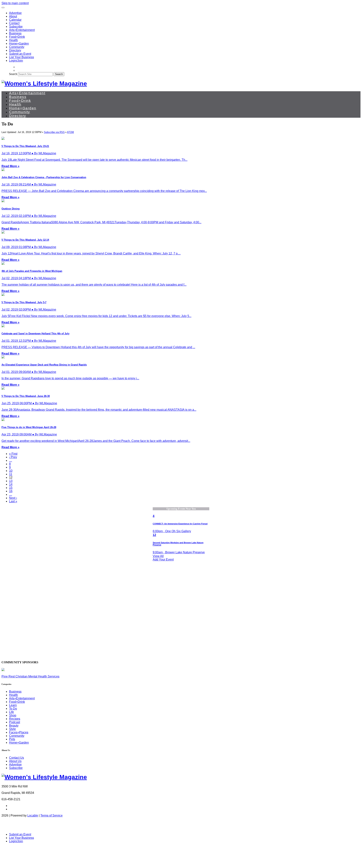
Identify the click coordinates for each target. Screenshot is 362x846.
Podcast (14, 722)
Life (11, 712)
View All (158, 556)
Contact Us (16, 757)
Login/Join (16, 60)
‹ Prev (13, 457)
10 (10, 470)
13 (10, 481)
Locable (32, 815)
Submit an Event (20, 53)
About (13, 16)
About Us (15, 761)
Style (12, 729)
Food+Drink (17, 36)
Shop (12, 715)
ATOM (70, 132)
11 (10, 474)
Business (15, 33)
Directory (15, 50)
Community (16, 47)
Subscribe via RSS (54, 132)
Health (13, 40)
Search (13, 74)
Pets (12, 739)
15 (10, 487)
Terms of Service (51, 815)
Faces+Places (18, 732)
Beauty (13, 725)
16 (10, 491)
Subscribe (16, 26)
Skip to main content (15, 3)
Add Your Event (163, 559)
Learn (13, 705)
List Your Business (21, 57)
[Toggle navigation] (3, 7)
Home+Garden (19, 43)
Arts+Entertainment (22, 30)
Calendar (15, 19)
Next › (13, 498)
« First (13, 453)
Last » (13, 501)
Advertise (15, 13)
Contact (14, 23)
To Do (13, 708)
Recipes (14, 718)
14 (10, 484)
